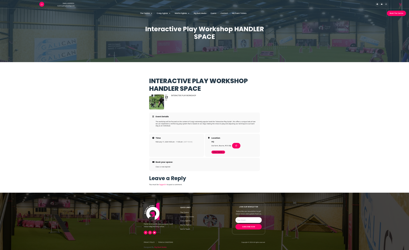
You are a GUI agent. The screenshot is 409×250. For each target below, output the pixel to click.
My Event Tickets (239, 13)
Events (213, 13)
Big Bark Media (200, 13)
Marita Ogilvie (181, 13)
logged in (163, 184)
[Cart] (400, 4)
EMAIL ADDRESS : (69, 3)
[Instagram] (386, 4)
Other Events (218, 152)
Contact (224, 13)
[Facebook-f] (146, 232)
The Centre (145, 13)
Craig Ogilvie (162, 13)
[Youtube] (382, 4)
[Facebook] (377, 4)
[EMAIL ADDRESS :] (41, 4)
